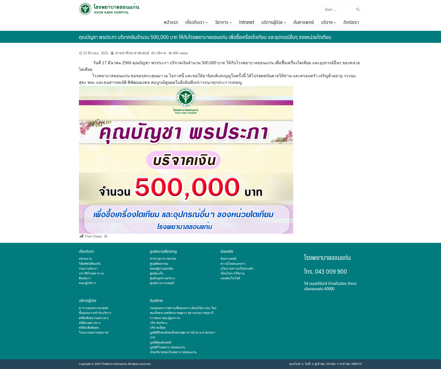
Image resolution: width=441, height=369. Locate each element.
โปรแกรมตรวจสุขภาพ (93, 332)
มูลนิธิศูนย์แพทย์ (160, 342)
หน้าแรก (171, 22)
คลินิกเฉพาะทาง (89, 323)
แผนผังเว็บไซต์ (230, 278)
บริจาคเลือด (158, 328)
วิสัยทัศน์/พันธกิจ (90, 264)
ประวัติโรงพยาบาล (91, 273)
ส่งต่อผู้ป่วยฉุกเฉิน (161, 268)
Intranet (246, 22)
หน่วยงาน (85, 258)
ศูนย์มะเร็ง (156, 273)
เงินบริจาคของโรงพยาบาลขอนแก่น (173, 352)
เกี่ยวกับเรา (195, 22)
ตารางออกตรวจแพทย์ (93, 308)
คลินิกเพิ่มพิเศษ (89, 328)
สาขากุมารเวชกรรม (163, 258)
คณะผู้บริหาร (87, 283)
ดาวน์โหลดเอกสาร (232, 264)
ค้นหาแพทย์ (303, 22)
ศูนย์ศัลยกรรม (159, 264)
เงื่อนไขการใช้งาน (232, 273)
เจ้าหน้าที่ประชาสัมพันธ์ (132, 53)
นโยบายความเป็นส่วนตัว (237, 268)
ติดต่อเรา (351, 22)
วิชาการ (222, 22)
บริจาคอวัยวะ (159, 323)
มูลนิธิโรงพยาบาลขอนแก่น (167, 347)
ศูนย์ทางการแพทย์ (162, 283)
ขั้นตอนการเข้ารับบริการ (95, 313)
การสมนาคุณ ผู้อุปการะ (165, 318)
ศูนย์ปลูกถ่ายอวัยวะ (162, 278)
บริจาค (327, 22)
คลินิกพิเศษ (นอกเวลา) (93, 318)
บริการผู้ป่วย (272, 22)
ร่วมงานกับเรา (88, 268)
